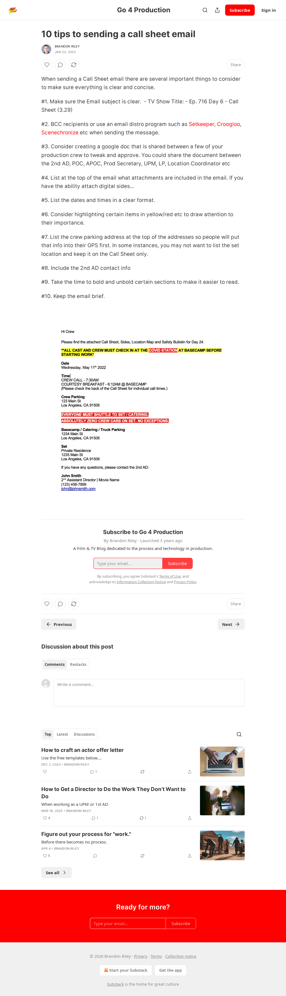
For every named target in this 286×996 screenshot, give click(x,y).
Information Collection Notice (141, 581)
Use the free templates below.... (71, 758)
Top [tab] (48, 734)
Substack (115, 984)
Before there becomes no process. (74, 842)
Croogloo (228, 124)
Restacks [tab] (78, 664)
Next (227, 624)
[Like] (47, 64)
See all (52, 872)
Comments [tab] (55, 664)
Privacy (140, 956)
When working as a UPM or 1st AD (74, 804)
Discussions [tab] (84, 734)
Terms (156, 956)
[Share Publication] (217, 10)
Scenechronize (59, 132)
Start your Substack (128, 970)
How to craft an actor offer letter (82, 750)
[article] (143, 761)
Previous (63, 624)
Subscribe (240, 10)
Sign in (268, 10)
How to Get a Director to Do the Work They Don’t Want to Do (113, 793)
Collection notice (180, 956)
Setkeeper (201, 124)
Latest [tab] (62, 734)
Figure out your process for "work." (86, 834)
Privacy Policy (185, 581)
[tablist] (65, 664)
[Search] (205, 10)
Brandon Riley (67, 46)
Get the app (170, 970)
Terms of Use (170, 576)
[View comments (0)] (60, 64)
